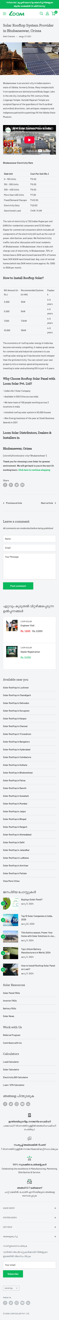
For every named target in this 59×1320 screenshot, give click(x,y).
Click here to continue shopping (34, 470)
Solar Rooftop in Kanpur (15, 718)
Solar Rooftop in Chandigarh (17, 695)
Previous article (14, 503)
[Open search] (41, 13)
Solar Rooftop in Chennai (15, 726)
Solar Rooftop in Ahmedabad (17, 834)
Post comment (18, 585)
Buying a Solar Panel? (32, 899)
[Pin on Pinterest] (11, 484)
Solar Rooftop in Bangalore (16, 741)
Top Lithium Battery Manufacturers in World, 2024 (36, 951)
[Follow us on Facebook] (5, 1103)
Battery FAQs (9, 1008)
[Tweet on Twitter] (17, 484)
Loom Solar (26, 621)
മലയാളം (9, 1288)
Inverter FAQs (10, 1000)
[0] (53, 13)
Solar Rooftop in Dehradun (16, 703)
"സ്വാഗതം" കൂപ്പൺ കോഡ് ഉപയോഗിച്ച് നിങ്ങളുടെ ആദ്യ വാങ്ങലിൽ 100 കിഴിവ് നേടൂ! (29, 4)
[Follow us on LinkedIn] (28, 1103)
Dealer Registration (30, 651)
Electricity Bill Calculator (15, 1077)
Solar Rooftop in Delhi (14, 842)
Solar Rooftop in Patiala (15, 873)
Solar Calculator (11, 1069)
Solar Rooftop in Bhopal (14, 819)
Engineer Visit (27, 625)
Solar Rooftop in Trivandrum (17, 734)
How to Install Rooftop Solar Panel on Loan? (38, 967)
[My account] (47, 13)
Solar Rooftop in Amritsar (15, 865)
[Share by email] (22, 484)
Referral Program (11, 1035)
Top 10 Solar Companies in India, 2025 (37, 918)
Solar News (8, 1016)
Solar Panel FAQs (11, 993)
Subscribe (13, 1273)
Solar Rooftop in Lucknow (16, 687)
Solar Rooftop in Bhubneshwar (18, 772)
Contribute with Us (12, 1042)
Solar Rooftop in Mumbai (15, 803)
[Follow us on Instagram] (17, 1103)
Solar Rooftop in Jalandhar (16, 850)
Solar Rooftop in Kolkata (15, 765)
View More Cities (11, 881)
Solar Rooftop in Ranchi (14, 788)
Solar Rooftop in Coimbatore (17, 757)
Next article (47, 503)
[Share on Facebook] (5, 484)
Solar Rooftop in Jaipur (14, 811)
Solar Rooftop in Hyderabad (16, 749)
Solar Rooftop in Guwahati (16, 796)
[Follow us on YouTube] (22, 1103)
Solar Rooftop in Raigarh (15, 826)
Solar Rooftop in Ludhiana (16, 857)
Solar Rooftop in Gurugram (16, 710)
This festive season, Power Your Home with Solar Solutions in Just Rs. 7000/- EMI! (38, 934)
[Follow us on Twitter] (11, 1103)
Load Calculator (11, 1061)
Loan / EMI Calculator (14, 1085)
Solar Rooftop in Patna (14, 780)
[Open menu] (4, 13)
